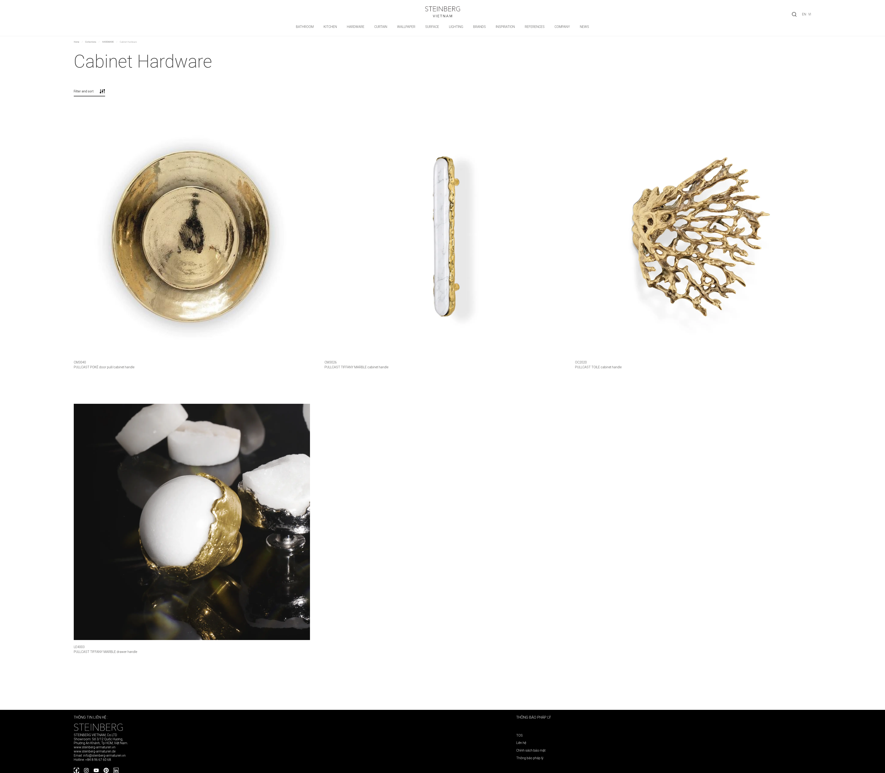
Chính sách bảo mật (531, 750)
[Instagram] (86, 770)
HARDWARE (108, 42)
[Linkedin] (116, 770)
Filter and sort (84, 91)
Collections (90, 42)
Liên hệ (521, 743)
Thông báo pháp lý (529, 758)
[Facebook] (76, 770)
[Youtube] (96, 770)
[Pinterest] (106, 770)
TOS (519, 735)
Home (76, 42)
